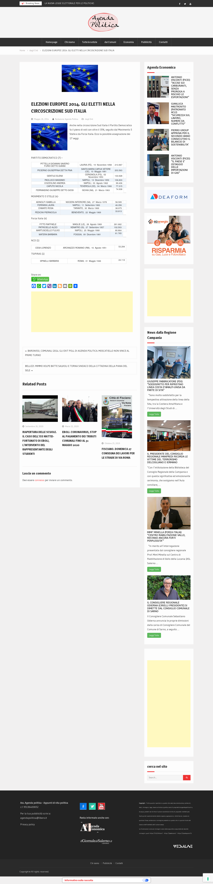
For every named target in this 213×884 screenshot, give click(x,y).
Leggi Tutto (154, 414)
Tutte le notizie (89, 42)
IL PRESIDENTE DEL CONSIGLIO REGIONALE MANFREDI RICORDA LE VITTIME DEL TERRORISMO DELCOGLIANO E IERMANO (167, 458)
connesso (39, 480)
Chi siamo (70, 42)
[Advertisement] (82, 311)
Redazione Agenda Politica (66, 119)
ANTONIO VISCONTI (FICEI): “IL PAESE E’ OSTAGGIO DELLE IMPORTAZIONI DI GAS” (180, 164)
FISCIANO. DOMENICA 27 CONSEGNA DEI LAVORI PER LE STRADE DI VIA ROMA (118, 453)
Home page (51, 42)
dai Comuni (110, 42)
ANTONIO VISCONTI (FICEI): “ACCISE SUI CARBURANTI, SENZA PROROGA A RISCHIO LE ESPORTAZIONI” (180, 87)
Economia (128, 42)
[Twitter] (185, 4)
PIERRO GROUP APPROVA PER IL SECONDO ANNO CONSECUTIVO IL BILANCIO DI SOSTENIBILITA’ (180, 137)
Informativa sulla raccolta (79, 880)
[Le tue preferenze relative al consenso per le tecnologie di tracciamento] (208, 879)
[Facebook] (179, 4)
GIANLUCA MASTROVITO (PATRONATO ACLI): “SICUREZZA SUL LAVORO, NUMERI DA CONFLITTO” (180, 113)
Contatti (163, 42)
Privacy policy (27, 824)
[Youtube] (190, 4)
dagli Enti (89, 119)
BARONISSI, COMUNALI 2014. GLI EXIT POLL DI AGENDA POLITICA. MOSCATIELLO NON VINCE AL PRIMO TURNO (77, 353)
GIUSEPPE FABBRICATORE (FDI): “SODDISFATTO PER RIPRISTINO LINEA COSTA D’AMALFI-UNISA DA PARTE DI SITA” (166, 386)
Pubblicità (146, 42)
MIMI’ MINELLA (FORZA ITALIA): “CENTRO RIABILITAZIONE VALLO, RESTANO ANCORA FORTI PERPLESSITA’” (166, 536)
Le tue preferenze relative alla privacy (119, 880)
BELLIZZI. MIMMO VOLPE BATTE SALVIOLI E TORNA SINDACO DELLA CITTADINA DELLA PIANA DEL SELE (76, 368)
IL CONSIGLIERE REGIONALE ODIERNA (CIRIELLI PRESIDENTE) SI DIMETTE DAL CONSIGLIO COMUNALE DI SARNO (168, 607)
